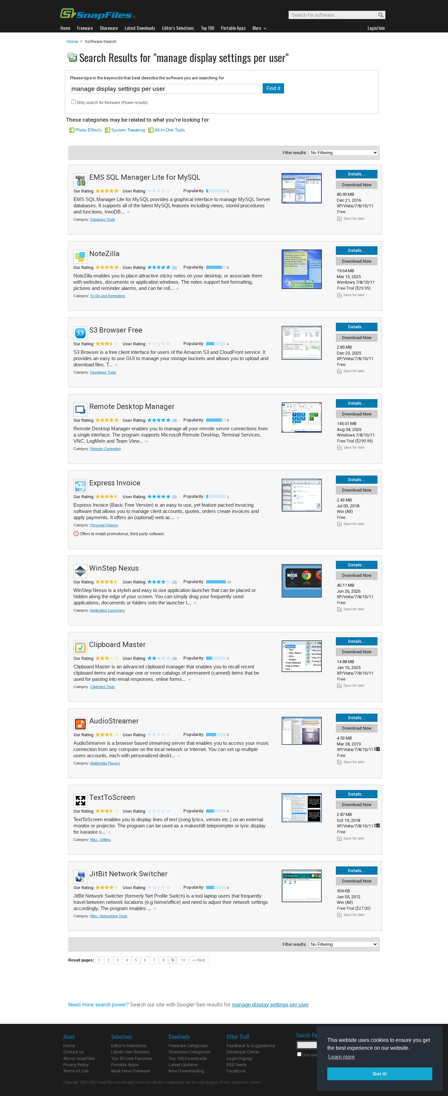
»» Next (198, 960)
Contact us (73, 1051)
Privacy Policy (76, 1064)
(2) (174, 268)
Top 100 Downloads (188, 1058)
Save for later (354, 218)
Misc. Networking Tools (108, 916)
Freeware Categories (188, 1045)
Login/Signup (240, 1058)
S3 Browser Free (115, 330)
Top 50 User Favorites (131, 1058)
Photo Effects (88, 130)
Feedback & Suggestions (251, 1045)
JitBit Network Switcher (128, 874)
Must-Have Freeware (130, 1070)
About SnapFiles (79, 1058)
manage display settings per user (270, 1004)
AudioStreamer (114, 721)
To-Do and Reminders (107, 296)
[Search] (378, 15)
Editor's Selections (128, 1045)
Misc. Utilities (100, 840)
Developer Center (243, 1051)
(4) (174, 420)
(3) (174, 582)
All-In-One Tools (169, 130)
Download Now (357, 184)
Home (72, 41)
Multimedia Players (105, 763)
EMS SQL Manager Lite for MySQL (144, 177)
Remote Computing (105, 449)
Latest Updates (183, 1064)
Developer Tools (103, 372)
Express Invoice (114, 483)
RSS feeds (237, 1064)
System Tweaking (128, 130)
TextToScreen (112, 797)
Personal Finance (104, 525)
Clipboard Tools (102, 687)
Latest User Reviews (130, 1051)
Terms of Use (76, 1070)
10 (183, 960)
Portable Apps (124, 1064)
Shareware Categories (189, 1051)
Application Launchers (107, 610)
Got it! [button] (380, 1073)
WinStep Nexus (114, 568)
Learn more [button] (341, 1057)
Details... (356, 174)
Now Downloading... (188, 1070)
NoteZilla (104, 254)
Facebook (236, 1070)
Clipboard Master (117, 644)
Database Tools (102, 219)
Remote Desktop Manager (131, 406)
